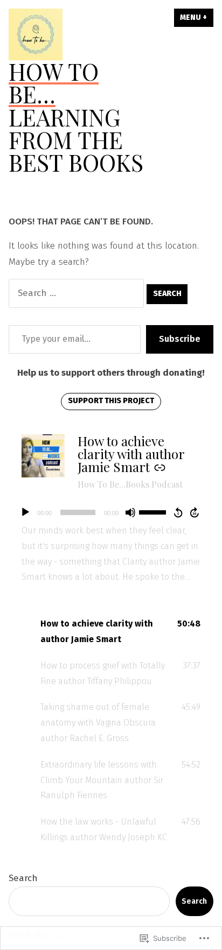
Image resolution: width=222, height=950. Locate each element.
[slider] (154, 511)
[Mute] (130, 512)
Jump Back (177, 512)
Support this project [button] (111, 400)
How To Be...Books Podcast (130, 484)
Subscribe (179, 339)
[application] (111, 512)
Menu (196, 17)
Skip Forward (195, 512)
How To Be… (54, 82)
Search (23, 878)
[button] (111, 632)
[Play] (25, 512)
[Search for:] (78, 293)
